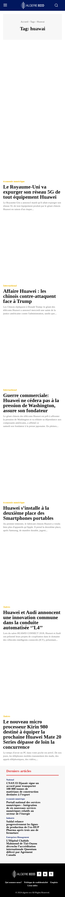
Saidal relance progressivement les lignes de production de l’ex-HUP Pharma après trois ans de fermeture (22, 827)
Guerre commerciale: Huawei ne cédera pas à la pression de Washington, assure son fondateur (31, 402)
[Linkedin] (45, 874)
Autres (6, 607)
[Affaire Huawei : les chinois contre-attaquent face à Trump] (32, 248)
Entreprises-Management (17, 837)
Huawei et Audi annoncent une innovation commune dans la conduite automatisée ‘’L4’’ (31, 619)
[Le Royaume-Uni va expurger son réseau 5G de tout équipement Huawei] (32, 144)
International (10, 286)
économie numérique (14, 181)
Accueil (24, 21)
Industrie (10, 818)
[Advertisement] (32, 77)
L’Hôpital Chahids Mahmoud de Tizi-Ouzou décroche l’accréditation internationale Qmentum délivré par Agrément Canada (21, 847)
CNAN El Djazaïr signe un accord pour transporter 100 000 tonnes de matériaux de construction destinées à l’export (22, 789)
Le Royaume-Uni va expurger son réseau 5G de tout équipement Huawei (31, 192)
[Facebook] (39, 874)
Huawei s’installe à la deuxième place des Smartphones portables (28, 513)
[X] (51, 874)
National (10, 780)
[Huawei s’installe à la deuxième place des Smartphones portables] (32, 465)
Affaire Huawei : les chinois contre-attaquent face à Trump (29, 296)
